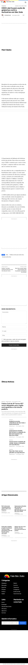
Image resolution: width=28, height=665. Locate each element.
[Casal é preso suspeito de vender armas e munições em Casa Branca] (5, 443)
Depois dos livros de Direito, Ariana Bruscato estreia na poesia (20, 528)
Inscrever (22, 623)
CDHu (7, 254)
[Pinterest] (15, 20)
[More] (26, 20)
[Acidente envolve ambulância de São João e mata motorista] (5, 422)
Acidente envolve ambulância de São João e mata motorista (17, 423)
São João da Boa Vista (6, 256)
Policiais (11, 419)
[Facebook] (8, 20)
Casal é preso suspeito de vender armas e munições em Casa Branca (17, 443)
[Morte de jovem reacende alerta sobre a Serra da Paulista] (7, 501)
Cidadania (11, 429)
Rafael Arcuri (8, 15)
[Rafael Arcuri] (3, 15)
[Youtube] (15, 611)
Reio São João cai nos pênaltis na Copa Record (16, 451)
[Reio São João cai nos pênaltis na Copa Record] (5, 452)
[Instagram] (15, 607)
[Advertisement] (14, 68)
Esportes (11, 449)
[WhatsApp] (22, 20)
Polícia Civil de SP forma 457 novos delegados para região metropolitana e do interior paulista (12, 406)
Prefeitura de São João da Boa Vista (17, 254)
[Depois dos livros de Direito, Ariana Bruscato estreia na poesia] (21, 521)
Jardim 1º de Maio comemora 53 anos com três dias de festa (7, 269)
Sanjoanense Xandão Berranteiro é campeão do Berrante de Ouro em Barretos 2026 (17, 433)
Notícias (3, 401)
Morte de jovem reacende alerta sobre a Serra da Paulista (6, 508)
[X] (11, 20)
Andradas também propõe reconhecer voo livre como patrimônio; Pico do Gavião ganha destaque (7, 530)
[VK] (18, 20)
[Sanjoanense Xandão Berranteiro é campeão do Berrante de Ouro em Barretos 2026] (5, 432)
